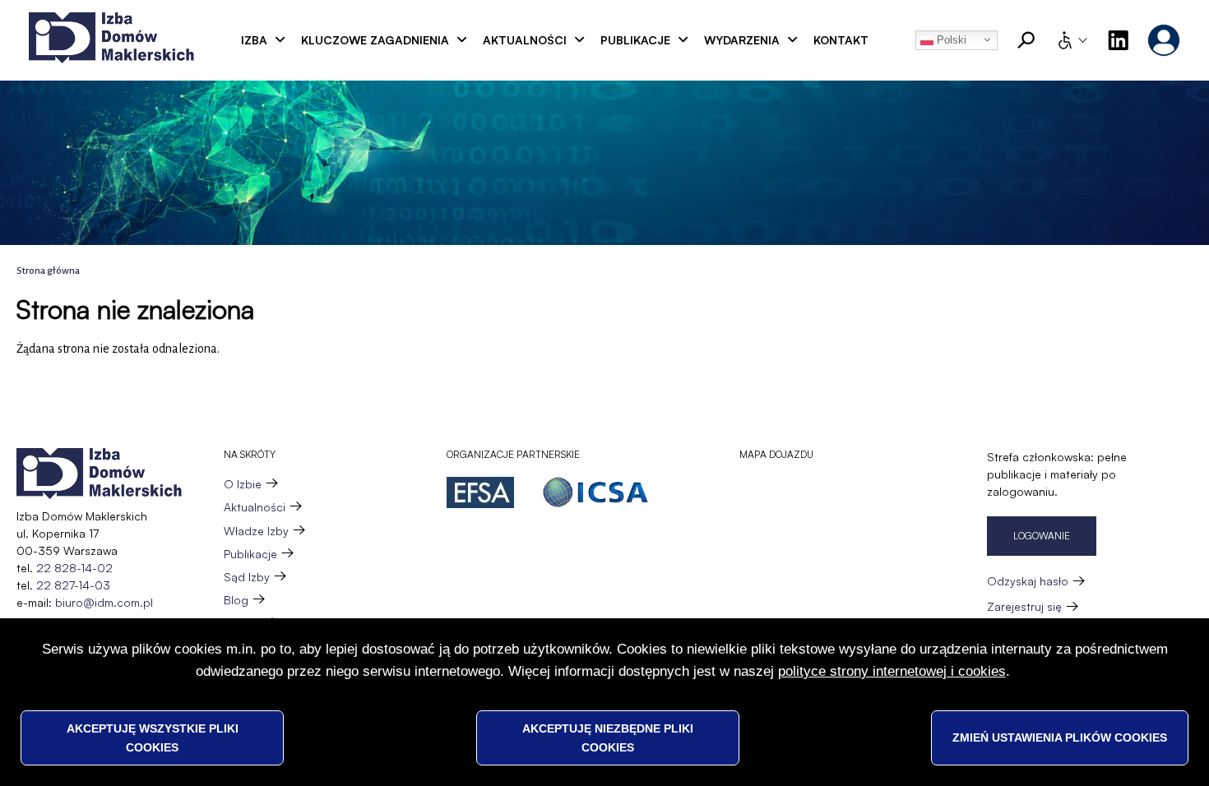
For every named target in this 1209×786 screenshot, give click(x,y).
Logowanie (1041, 535)
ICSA (595, 492)
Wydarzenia (742, 40)
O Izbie (243, 484)
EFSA (480, 492)
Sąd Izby (247, 577)
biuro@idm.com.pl (104, 602)
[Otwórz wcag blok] (1071, 40)
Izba (254, 40)
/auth (1163, 40)
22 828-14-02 (74, 568)
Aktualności (525, 40)
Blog (236, 600)
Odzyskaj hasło (1027, 581)
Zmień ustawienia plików (1059, 737)
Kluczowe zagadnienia (375, 40)
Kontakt (841, 40)
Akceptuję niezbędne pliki (607, 737)
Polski (949, 40)
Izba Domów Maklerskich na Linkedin (1117, 40)
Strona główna (48, 271)
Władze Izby (256, 531)
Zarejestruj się (1024, 606)
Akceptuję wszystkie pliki (153, 737)
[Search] (1026, 40)
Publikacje (635, 40)
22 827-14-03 (73, 585)
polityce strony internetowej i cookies (892, 670)
